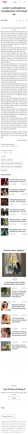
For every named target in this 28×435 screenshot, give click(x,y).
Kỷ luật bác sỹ (18, 166)
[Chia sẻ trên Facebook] (17, 20)
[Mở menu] (24, 2)
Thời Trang (13, 184)
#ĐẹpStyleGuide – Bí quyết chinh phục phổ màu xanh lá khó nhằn (18, 221)
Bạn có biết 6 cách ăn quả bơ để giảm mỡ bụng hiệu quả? (19, 346)
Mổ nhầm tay (18, 163)
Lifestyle (12, 234)
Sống (11, 204)
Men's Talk (13, 214)
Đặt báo (15, 2)
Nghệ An (3, 160)
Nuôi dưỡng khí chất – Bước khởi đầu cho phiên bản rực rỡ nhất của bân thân (18, 231)
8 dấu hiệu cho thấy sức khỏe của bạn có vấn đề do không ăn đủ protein (19, 333)
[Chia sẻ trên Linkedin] (26, 20)
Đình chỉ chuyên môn (7, 166)
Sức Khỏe (4, 20)
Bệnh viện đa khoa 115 (7, 163)
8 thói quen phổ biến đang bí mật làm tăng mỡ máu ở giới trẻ (19, 320)
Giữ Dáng (15, 288)
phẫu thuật (4, 170)
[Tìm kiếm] (20, 2)
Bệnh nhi (10, 160)
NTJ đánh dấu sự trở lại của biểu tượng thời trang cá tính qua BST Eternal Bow (18, 181)
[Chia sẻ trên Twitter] (23, 20)
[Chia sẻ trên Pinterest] (20, 20)
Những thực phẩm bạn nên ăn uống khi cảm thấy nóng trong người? (19, 306)
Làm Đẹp (12, 194)
